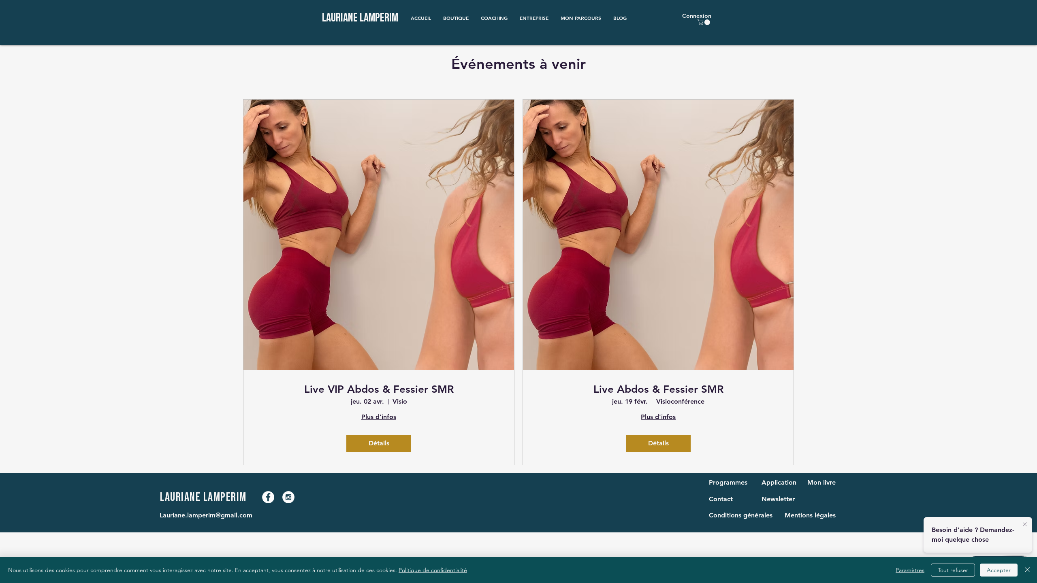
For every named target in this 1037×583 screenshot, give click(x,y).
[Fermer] (1027, 570)
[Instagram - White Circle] (288, 497)
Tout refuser (953, 570)
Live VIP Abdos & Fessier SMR (379, 389)
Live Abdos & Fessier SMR (658, 389)
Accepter (999, 570)
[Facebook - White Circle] (268, 497)
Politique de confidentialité (433, 570)
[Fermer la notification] (1025, 524)
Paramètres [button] (910, 570)
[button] (456, 18)
